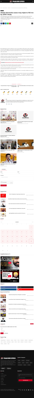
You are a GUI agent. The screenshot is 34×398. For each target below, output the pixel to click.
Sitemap (2, 378)
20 (21, 241)
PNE (6, 99)
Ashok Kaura (2, 137)
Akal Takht (8, 340)
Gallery (2, 381)
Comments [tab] (4, 169)
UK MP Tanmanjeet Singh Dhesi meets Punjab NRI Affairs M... (25, 122)
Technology (27, 360)
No (1, 329)
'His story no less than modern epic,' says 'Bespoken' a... (7, 151)
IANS (27, 295)
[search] (33, 1)
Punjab (12, 340)
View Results (6, 333)
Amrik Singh (26, 300)
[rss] (30, 390)
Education (22, 340)
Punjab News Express (3, 123)
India (8, 343)
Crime (18, 340)
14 (26, 236)
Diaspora (19, 362)
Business (27, 362)
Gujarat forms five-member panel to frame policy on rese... (24, 151)
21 (26, 241)
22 (31, 241)
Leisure (23, 362)
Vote (2, 333)
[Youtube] (28, 390)
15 (31, 236)
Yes (1, 328)
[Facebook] (22, 390)
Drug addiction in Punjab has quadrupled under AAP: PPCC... (7, 122)
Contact (2, 373)
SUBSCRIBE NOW (25, 380)
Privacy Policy (3, 376)
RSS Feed (2, 379)
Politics (15, 340)
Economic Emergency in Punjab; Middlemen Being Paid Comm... (7, 136)
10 (7, 236)
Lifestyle (5, 343)
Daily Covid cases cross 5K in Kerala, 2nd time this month (14, 62)
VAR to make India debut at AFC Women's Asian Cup (25, 86)
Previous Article (14, 84)
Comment (2, 175)
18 (12, 241)
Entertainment (31, 340)
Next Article (19, 84)
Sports (2, 343)
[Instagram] (26, 390)
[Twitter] (24, 390)
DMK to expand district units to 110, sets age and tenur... (7, 164)
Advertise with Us (3, 384)
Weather (26, 340)
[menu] (1, 1)
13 (21, 236)
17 (7, 241)
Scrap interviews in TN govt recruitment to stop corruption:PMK (8, 86)
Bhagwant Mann (3, 340)
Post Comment (3, 185)
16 (2, 241)
